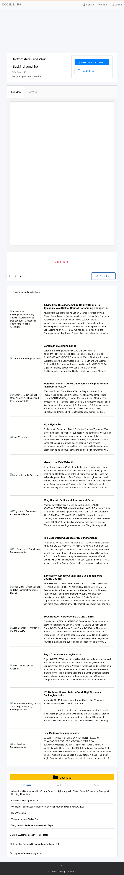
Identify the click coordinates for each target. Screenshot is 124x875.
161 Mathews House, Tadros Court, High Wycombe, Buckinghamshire (73, 694)
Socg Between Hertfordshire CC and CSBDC (69, 616)
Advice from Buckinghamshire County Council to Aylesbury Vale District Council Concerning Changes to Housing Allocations (75, 306)
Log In (104, 4)
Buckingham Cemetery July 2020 (26, 853)
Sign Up (90, 4)
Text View (32, 92)
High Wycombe (52, 424)
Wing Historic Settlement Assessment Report (69, 500)
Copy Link (105, 276)
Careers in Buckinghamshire (60, 345)
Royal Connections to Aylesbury (62, 654)
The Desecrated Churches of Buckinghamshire (71, 537)
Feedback (72, 871)
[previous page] (9, 276)
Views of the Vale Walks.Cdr (59, 462)
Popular (97, 785)
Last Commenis (62, 785)
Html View (15, 92)
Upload (118, 4)
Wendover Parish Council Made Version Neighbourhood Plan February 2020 (76, 385)
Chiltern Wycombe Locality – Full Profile (29, 834)
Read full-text (87, 70)
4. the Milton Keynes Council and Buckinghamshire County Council (73, 577)
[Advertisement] (62, 31)
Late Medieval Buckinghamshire (62, 733)
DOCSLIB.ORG (11, 4)
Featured (27, 784)
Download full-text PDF (92, 62)
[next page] (24, 276)
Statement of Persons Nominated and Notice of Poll (34, 844)
